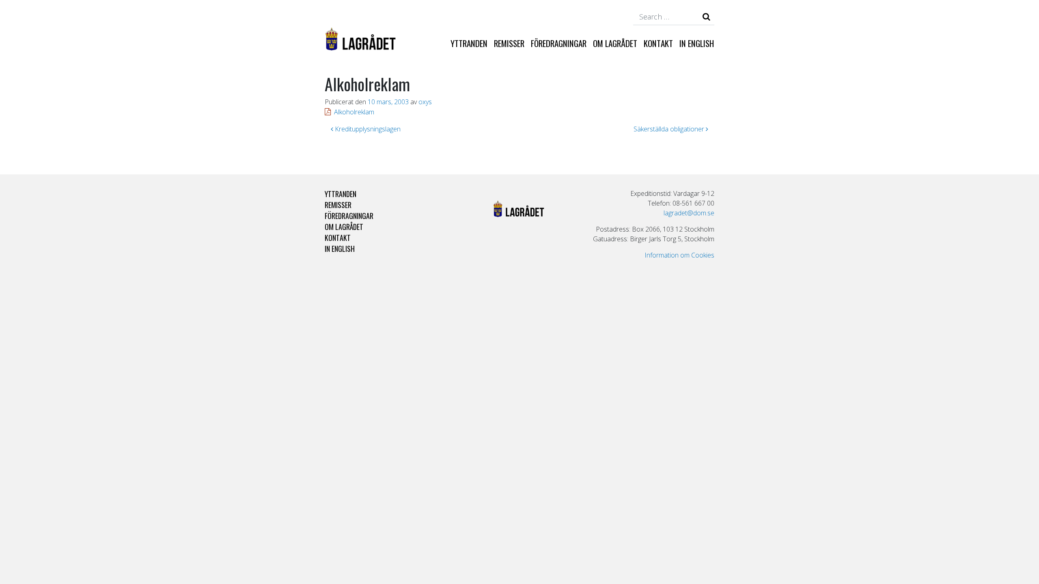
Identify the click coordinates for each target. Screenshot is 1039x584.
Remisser (509, 43)
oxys (425, 101)
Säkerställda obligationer (670, 129)
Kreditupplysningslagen (367, 129)
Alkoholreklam (354, 111)
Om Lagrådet (615, 43)
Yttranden (469, 43)
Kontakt (658, 43)
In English (696, 43)
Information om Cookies (679, 255)
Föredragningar (558, 43)
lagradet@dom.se (689, 212)
